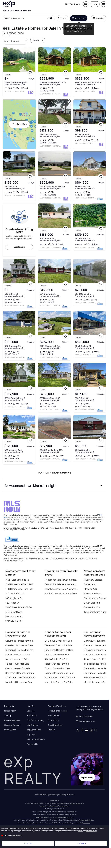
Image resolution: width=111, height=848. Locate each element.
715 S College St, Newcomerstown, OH (85, 294)
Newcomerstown (61, 472)
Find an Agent (10, 711)
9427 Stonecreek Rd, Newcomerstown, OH (50, 347)
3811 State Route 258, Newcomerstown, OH (50, 399)
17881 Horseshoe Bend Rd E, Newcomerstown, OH (53, 83)
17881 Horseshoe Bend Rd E (19, 584)
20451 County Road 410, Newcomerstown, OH (51, 451)
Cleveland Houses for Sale (19, 645)
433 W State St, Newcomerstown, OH (85, 451)
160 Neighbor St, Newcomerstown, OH (85, 135)
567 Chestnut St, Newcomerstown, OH (15, 347)
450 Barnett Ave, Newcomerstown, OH (85, 187)
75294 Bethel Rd (13, 621)
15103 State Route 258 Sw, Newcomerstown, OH (52, 187)
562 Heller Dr (12, 602)
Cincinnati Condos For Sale (59, 649)
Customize (81, 843)
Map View (100, 18)
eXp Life (30, 706)
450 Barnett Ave (13, 611)
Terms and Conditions (57, 706)
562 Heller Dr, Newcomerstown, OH (15, 187)
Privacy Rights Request (57, 711)
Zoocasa (31, 711)
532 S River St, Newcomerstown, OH (15, 294)
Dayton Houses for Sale (17, 654)
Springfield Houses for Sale (19, 672)
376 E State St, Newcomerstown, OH (85, 399)
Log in (94, 4)
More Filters (80, 18)
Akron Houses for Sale (16, 659)
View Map (21, 124)
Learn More (86, 823)
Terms (80, 831)
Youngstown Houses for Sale (20, 677)
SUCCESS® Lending (35, 720)
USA (40, 472)
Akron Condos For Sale (56, 659)
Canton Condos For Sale (57, 668)
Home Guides (10, 730)
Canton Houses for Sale (17, 668)
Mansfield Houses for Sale (18, 682)
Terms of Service (75, 803)
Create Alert (19, 247)
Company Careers (12, 725)
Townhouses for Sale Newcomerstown (62, 588)
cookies (10, 828)
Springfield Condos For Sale (59, 672)
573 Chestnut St (13, 616)
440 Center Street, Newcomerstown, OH (50, 135)
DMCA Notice (54, 800)
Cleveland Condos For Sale (58, 645)
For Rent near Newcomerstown (61, 593)
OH (47, 472)
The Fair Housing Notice (86, 820)
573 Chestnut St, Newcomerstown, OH (50, 239)
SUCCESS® (32, 715)
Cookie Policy (53, 720)
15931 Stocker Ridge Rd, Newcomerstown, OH (16, 83)
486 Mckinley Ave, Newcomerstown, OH (15, 451)
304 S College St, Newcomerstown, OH (85, 347)
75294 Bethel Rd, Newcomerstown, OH (85, 239)
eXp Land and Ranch (36, 739)
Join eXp (7, 715)
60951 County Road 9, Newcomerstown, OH (15, 399)
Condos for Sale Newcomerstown (62, 584)
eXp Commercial (34, 730)
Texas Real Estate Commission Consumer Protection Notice (54, 817)
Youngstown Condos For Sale (60, 677)
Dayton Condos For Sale (57, 654)
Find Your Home (72, 4)
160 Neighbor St (13, 598)
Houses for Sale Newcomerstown (62, 579)
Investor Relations (12, 720)
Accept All (28, 843)
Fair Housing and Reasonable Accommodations (54, 806)
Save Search (37, 40)
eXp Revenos (32, 725)
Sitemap (51, 730)
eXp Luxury (31, 734)
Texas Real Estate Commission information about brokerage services (54, 814)
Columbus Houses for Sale (19, 640)
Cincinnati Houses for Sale (19, 649)
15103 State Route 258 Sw (18, 607)
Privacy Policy (53, 715)
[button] (54, 485)
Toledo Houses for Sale (17, 663)
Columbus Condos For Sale (59, 640)
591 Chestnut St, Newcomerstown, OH (50, 294)
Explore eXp (9, 706)
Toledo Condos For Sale (57, 663)
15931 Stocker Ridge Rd (17, 579)
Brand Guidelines (55, 725)
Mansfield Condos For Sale (58, 682)
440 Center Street (14, 593)
